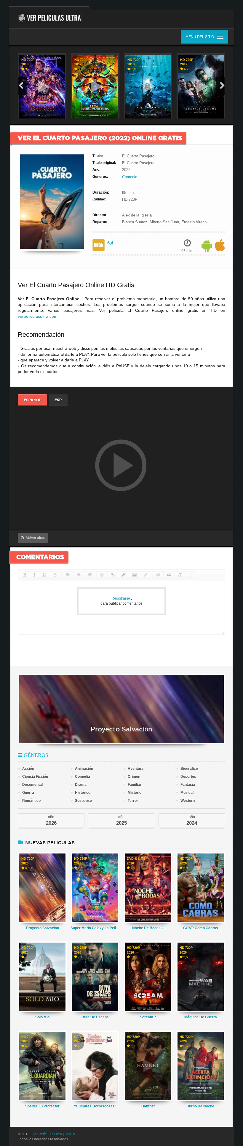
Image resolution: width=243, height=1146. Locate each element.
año (51, 820)
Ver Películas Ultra (47, 1134)
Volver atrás (35, 538)
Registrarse (121, 598)
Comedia (129, 177)
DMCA (70, 1134)
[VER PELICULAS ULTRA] (49, 14)
